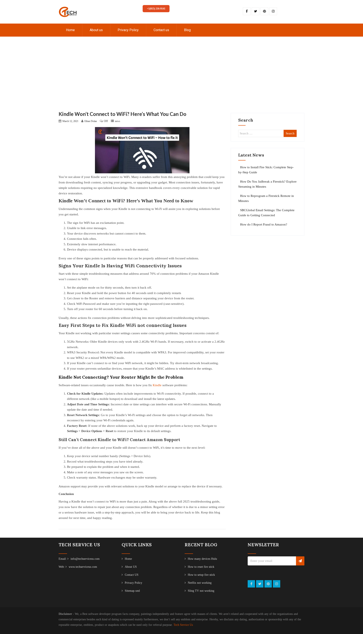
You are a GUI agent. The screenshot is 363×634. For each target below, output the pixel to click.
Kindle (157, 385)
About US (131, 566)
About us (96, 30)
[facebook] (247, 11)
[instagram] (273, 11)
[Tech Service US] (68, 1)
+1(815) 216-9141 (156, 8)
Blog (187, 30)
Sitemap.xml (132, 590)
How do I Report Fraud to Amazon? (263, 224)
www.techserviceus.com (83, 566)
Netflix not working (200, 582)
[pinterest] (264, 11)
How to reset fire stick (201, 566)
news (117, 121)
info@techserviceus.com (85, 558)
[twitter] (255, 11)
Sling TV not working (201, 590)
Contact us (161, 30)
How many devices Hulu (202, 558)
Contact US (131, 574)
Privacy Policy (128, 30)
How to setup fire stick (201, 574)
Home (70, 30)
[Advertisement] (181, 79)
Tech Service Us (183, 624)
